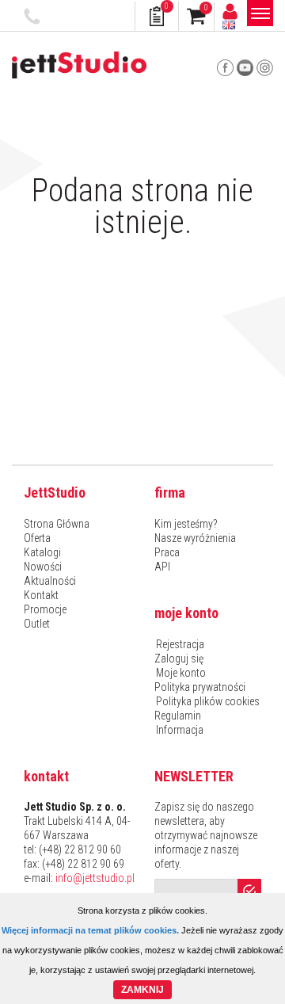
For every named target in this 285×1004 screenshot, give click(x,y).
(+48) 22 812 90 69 (83, 863)
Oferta (37, 538)
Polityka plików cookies (208, 701)
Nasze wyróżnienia (195, 538)
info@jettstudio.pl (95, 878)
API (162, 566)
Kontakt (41, 595)
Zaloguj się (178, 658)
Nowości (43, 566)
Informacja (179, 729)
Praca (167, 552)
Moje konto (181, 672)
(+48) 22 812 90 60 (34, 16)
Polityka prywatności (199, 687)
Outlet (37, 623)
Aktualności (50, 581)
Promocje (45, 609)
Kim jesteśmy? (186, 523)
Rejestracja (180, 644)
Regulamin (177, 715)
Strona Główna (56, 523)
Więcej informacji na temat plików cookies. (90, 930)
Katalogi (42, 552)
